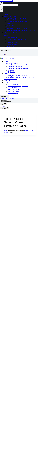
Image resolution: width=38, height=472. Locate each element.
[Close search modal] (1, 3)
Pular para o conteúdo (6, 1)
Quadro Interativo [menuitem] (12, 44)
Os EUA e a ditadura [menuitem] (10, 32)
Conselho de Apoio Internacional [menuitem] (17, 22)
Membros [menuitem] (10, 23)
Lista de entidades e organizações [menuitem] (17, 39)
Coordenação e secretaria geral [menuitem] (16, 18)
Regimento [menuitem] (10, 25)
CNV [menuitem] (5, 27)
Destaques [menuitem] (7, 34)
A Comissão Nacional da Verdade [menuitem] (17, 29)
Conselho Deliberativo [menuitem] (14, 20)
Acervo (2, 106)
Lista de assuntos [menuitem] (12, 37)
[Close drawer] (1, 11)
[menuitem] (5, 55)
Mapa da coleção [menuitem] (12, 46)
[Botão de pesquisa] (1, 8)
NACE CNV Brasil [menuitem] (10, 16)
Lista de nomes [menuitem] (11, 41)
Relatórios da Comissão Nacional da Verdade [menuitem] (21, 30)
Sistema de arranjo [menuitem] (12, 42)
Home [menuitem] (6, 15)
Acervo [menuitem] (6, 35)
